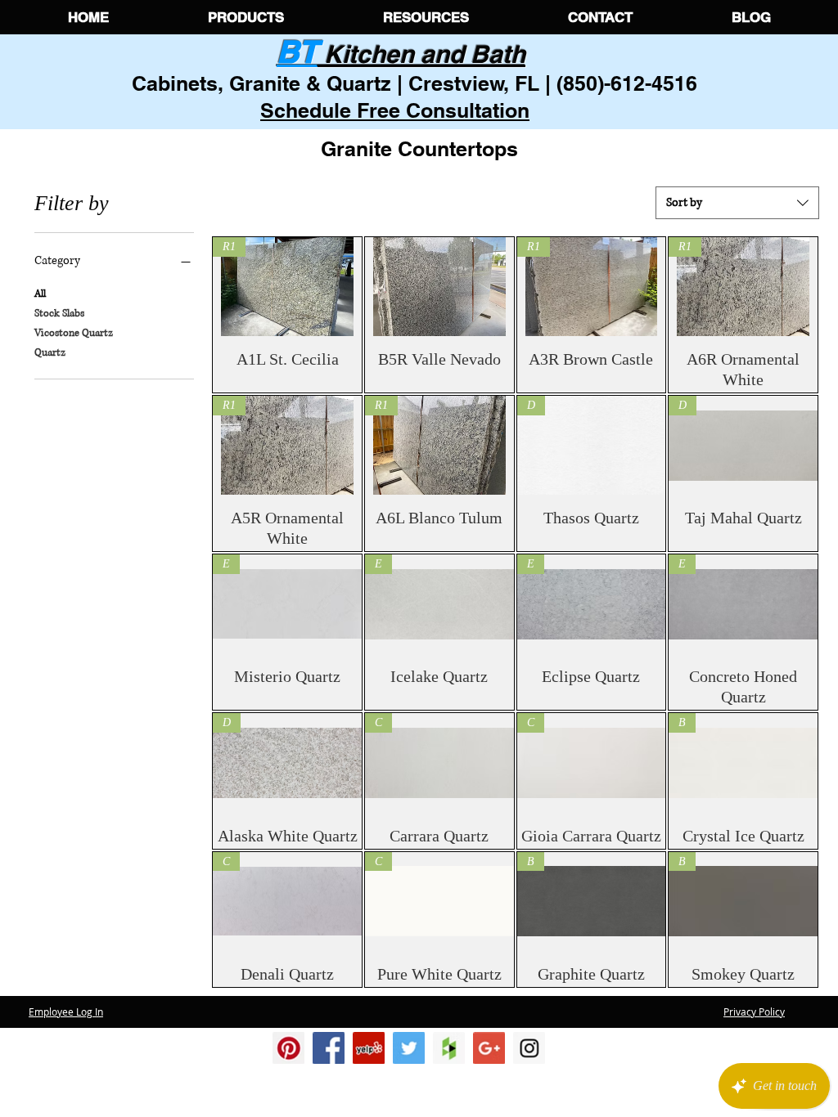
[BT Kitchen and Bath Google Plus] (489, 1048)
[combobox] (737, 202)
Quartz (49, 353)
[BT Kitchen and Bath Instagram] (369, 1048)
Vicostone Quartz (73, 333)
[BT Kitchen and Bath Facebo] (329, 1048)
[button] (245, 17)
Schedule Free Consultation (394, 110)
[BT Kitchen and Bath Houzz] (449, 1048)
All (40, 294)
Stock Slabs (59, 314)
